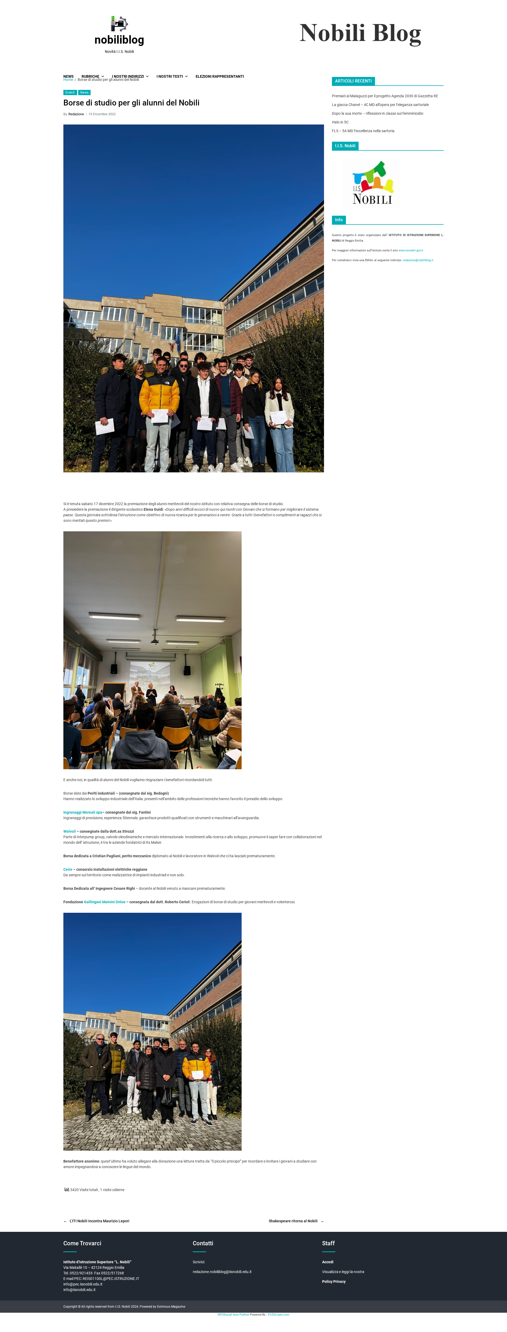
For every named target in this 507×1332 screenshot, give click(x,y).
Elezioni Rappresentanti (220, 76)
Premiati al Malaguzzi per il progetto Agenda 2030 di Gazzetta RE (385, 96)
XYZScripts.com (278, 1314)
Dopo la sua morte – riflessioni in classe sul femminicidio (377, 113)
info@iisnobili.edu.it (79, 1290)
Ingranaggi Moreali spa (82, 812)
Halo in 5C (340, 122)
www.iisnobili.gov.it (410, 250)
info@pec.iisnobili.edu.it (82, 1284)
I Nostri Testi (170, 76)
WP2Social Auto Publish (233, 1314)
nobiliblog (119, 39)
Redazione (76, 114)
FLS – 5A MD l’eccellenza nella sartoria (363, 131)
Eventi (70, 92)
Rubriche (90, 76)
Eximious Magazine (171, 1306)
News (68, 76)
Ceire (67, 869)
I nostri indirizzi (128, 76)
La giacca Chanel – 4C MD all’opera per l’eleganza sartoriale (380, 105)
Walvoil (69, 831)
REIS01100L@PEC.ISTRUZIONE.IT (111, 1278)
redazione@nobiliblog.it (418, 260)
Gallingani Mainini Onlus (105, 902)
